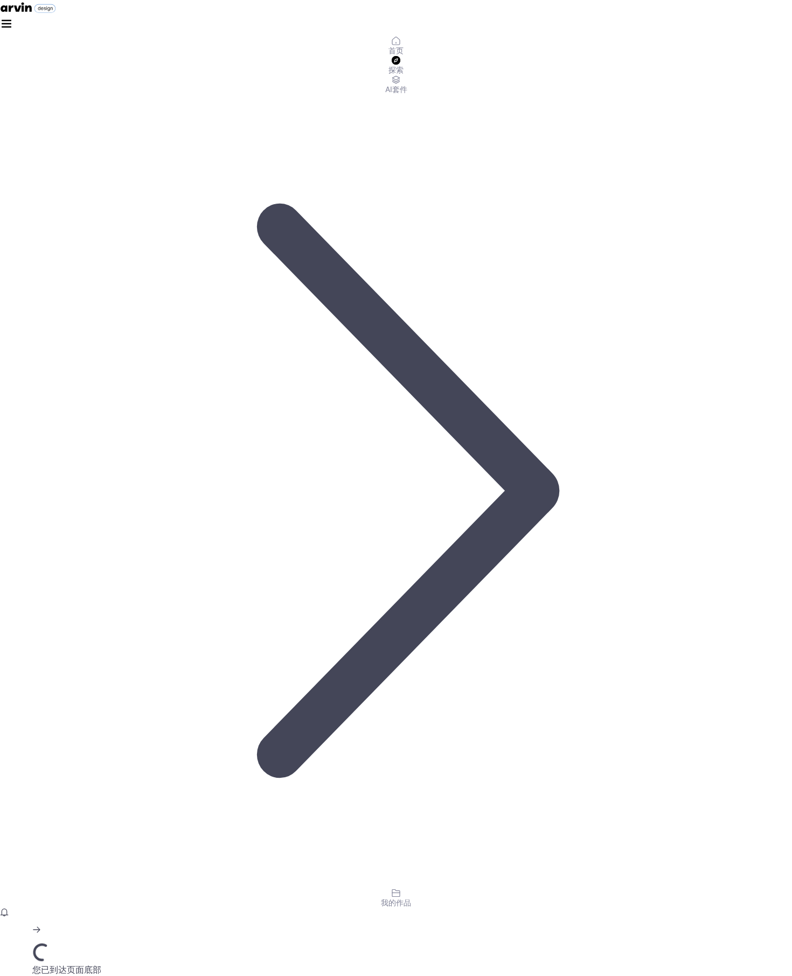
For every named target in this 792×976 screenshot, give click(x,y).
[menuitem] (396, 46)
